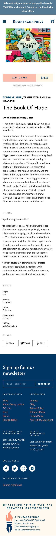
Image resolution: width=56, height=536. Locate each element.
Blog (5, 411)
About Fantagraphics (13, 404)
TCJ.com (7, 408)
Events (6, 415)
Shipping (17, 85)
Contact (34, 400)
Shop (5, 400)
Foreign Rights (10, 419)
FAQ (32, 404)
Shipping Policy (37, 411)
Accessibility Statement (41, 419)
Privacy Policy (36, 415)
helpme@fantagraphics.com (27, 529)
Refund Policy (36, 408)
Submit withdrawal (12, 484)
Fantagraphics (28, 517)
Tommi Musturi (12, 97)
